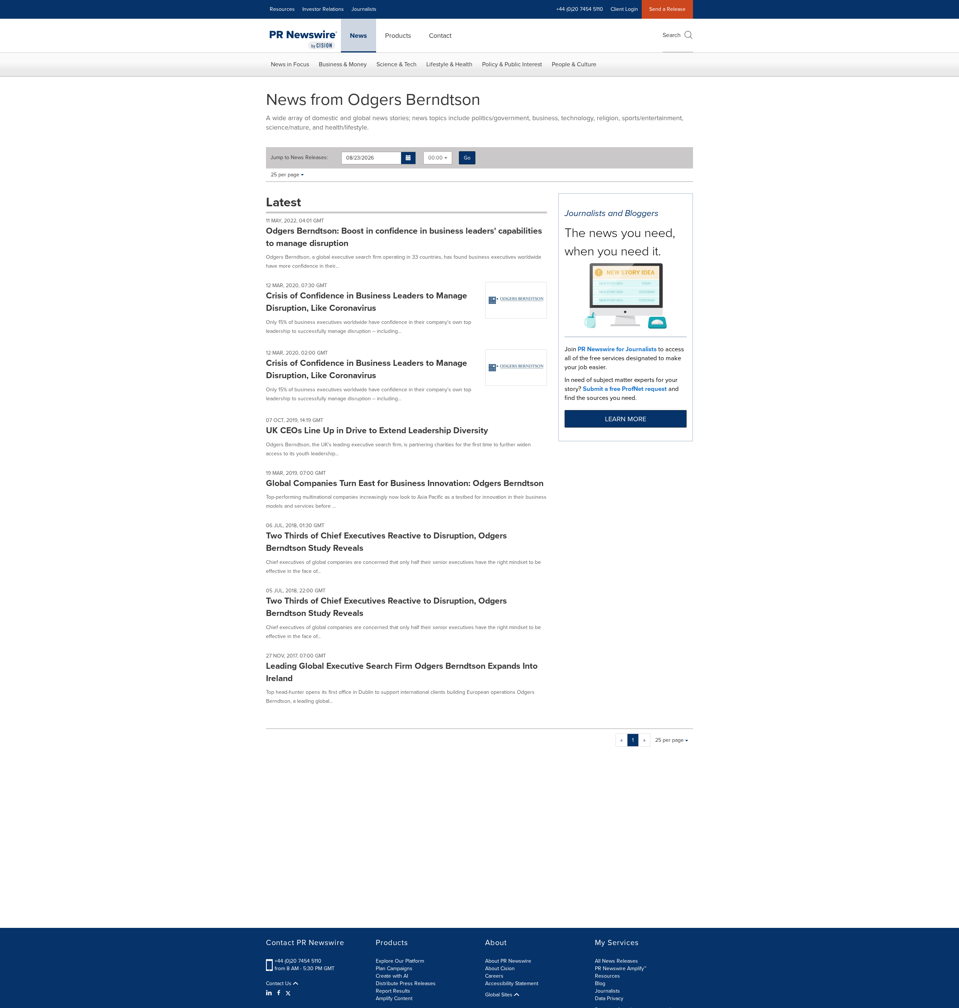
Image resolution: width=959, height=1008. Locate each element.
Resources (282, 9)
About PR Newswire (508, 961)
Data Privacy (609, 998)
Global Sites (499, 995)
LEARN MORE (625, 419)
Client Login (624, 9)
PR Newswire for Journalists (617, 349)
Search (672, 35)
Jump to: (299, 157)
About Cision (500, 968)
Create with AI (392, 976)
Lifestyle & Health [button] (449, 64)
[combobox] (437, 157)
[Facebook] (278, 993)
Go (467, 158)
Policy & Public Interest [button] (512, 64)
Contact (440, 35)
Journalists (363, 9)
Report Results (393, 991)
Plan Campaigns (394, 968)
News (358, 35)
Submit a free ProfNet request (625, 389)
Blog (600, 983)
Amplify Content (394, 998)
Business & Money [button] (343, 64)
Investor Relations (323, 9)
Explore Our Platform (400, 961)
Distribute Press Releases (406, 983)
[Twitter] (288, 993)
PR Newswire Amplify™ (620, 968)
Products (398, 35)
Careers (494, 976)
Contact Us (279, 983)
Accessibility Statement (511, 983)
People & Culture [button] (574, 64)
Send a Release (667, 9)
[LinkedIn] (270, 993)
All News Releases (616, 961)
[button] (408, 158)
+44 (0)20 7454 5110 (298, 961)
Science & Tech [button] (396, 64)
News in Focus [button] (290, 64)
